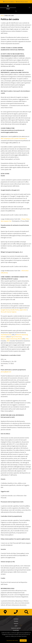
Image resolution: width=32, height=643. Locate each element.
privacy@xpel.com (6, 372)
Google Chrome (5, 310)
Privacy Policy (26, 219)
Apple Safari (23, 310)
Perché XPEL (16, 630)
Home (2, 15)
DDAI (8, 341)
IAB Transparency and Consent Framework (13, 138)
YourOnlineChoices (6, 334)
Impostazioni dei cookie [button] (12, 640)
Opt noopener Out (6, 221)
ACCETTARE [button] (23, 640)
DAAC (27, 339)
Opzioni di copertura (16, 628)
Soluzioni (16, 623)
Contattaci (16, 619)
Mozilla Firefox (14, 310)
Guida (16, 625)
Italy (8, 9)
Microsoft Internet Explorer (8, 312)
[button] (29, 7)
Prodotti (16, 621)
